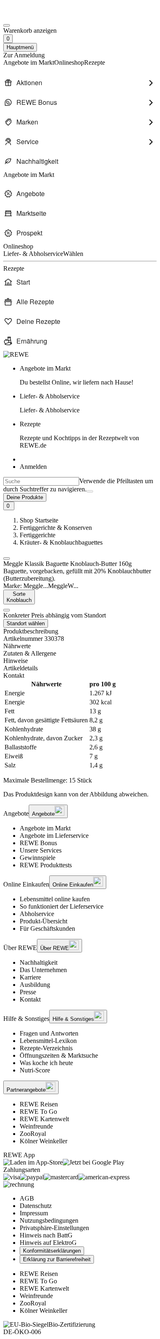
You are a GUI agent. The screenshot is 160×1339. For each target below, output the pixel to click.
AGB (27, 1198)
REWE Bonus (38, 842)
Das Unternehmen (43, 969)
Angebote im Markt (45, 828)
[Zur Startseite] (31, 15)
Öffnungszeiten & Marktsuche (59, 1055)
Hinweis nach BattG (46, 1235)
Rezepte (79, 435)
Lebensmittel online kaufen (55, 899)
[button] (6, 558)
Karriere (30, 977)
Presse (28, 991)
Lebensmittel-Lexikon (48, 1040)
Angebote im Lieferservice (54, 835)
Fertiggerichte (37, 535)
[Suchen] (90, 491)
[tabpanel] (80, 724)
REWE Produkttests (46, 865)
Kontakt (30, 999)
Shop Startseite (39, 520)
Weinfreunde (36, 1126)
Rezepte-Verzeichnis (46, 1048)
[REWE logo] (16, 354)
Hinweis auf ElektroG (48, 1242)
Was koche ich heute (46, 1062)
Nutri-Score (35, 1070)
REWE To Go (38, 1111)
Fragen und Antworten (49, 1033)
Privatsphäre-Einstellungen (54, 1227)
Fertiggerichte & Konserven (56, 527)
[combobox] (41, 481)
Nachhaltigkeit (38, 962)
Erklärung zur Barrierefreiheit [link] (57, 1259)
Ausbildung (35, 984)
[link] (88, 375)
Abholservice (37, 913)
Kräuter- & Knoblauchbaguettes (61, 542)
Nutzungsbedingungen (49, 1220)
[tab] (80, 646)
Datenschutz (36, 1205)
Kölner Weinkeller (43, 1141)
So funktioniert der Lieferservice (61, 906)
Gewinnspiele (37, 857)
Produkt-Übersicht (43, 921)
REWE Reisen (39, 1104)
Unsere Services (41, 850)
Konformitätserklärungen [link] (52, 1251)
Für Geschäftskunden (47, 928)
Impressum (34, 1213)
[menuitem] (80, 83)
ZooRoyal (33, 1133)
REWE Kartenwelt (44, 1118)
